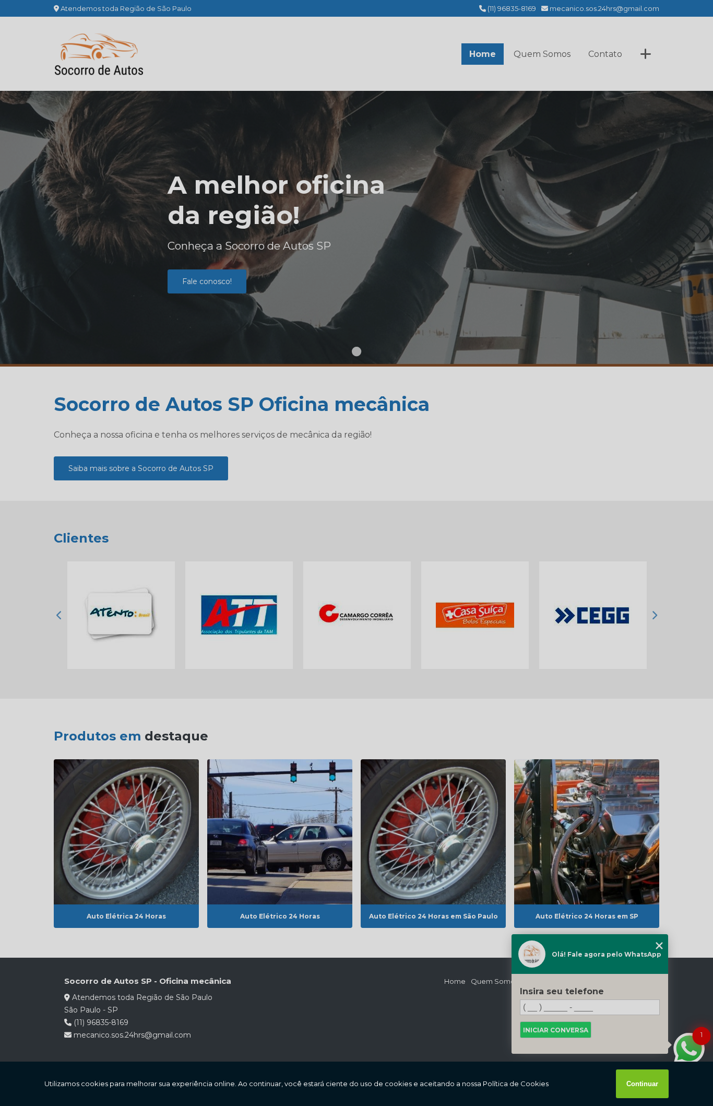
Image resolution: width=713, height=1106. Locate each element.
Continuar (642, 1084)
